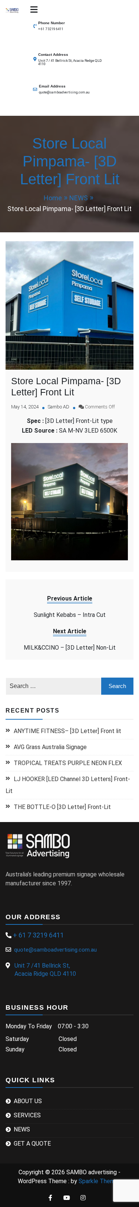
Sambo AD (58, 407)
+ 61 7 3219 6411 (50, 29)
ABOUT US (28, 1101)
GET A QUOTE (32, 1143)
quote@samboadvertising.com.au (64, 92)
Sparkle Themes (100, 1181)
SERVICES (27, 1115)
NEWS (22, 1129)
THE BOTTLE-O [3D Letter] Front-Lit (62, 806)
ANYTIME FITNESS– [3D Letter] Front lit (67, 731)
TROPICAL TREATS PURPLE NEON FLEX (68, 763)
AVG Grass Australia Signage (50, 747)
